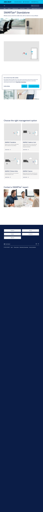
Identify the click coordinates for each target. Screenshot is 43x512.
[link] (18, 1)
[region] (21, 82)
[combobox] (35, 6)
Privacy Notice (23, 82)
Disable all (24, 86)
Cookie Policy (18, 82)
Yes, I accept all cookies (33, 86)
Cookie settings (7, 86)
